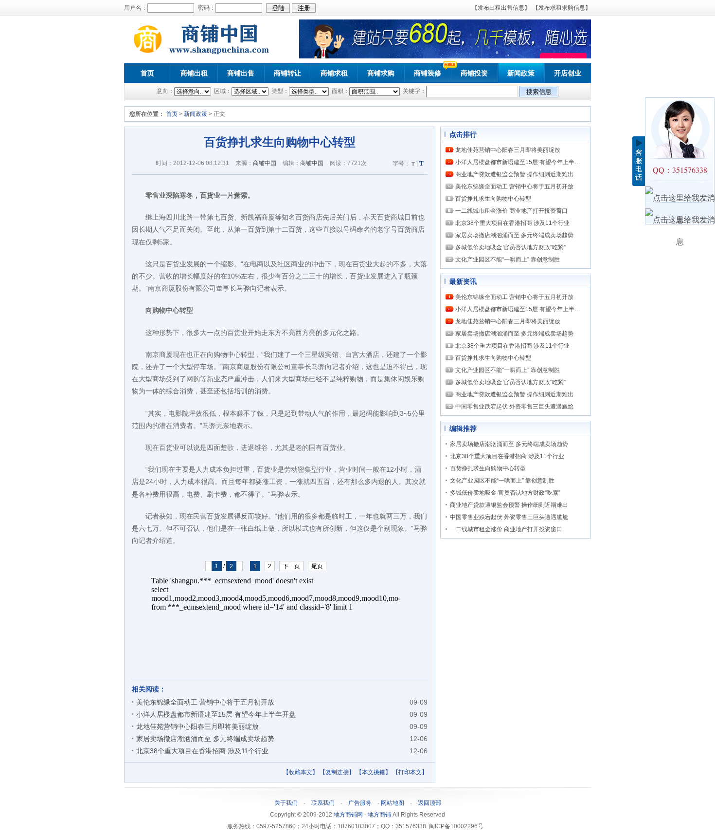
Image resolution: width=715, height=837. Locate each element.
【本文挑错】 (373, 772)
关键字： (413, 91)
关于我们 (286, 803)
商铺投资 (474, 73)
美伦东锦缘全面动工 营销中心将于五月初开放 (205, 702)
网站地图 (392, 803)
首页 (147, 73)
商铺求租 (334, 73)
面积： (339, 91)
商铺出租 (194, 73)
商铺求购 (380, 73)
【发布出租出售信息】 (501, 7)
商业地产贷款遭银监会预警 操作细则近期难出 (514, 174)
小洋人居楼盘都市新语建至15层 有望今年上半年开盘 (216, 714)
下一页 (291, 566)
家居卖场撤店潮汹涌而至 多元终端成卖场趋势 (205, 739)
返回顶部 (429, 803)
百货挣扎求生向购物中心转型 (493, 198)
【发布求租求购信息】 (562, 7)
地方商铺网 (348, 814)
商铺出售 (240, 73)
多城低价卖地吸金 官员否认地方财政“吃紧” (510, 247)
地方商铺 (379, 814)
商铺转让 (287, 73)
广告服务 (360, 803)
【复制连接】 (337, 772)
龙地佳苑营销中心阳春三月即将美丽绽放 (197, 726)
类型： (279, 91)
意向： (165, 91)
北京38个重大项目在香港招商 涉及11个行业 (202, 751)
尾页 (317, 566)
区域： (222, 91)
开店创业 (567, 73)
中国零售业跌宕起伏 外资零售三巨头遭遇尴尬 (514, 406)
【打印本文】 (410, 772)
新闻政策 (521, 73)
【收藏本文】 (300, 772)
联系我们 (323, 803)
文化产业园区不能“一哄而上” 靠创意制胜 (507, 259)
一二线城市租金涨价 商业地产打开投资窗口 (511, 210)
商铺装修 (427, 73)
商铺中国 (264, 163)
